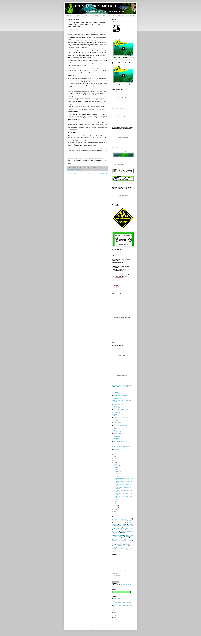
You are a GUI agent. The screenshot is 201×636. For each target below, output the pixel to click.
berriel (129, 532)
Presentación (69, 15)
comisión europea (118, 551)
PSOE (123, 532)
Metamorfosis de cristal (118, 412)
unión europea (115, 532)
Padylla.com (116, 406)
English (109, 15)
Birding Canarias (117, 422)
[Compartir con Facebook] (85, 167)
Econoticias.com (116, 435)
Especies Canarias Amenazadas (120, 395)
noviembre (117, 467)
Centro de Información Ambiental (120, 425)
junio (116, 476)
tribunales (125, 528)
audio (115, 539)
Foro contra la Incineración (120, 386)
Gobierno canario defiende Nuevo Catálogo (122, 525)
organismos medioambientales (122, 521)
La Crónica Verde (117, 451)
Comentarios (117, 575)
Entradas (116, 573)
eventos (121, 536)
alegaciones (119, 547)
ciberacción (130, 540)
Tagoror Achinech (117, 433)
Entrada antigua (103, 173)
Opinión (123, 524)
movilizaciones (116, 528)
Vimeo (128, 386)
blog (113, 551)
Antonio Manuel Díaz (125, 549)
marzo (116, 503)
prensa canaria (119, 519)
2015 (115, 456)
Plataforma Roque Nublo (118, 393)
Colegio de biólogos (123, 545)
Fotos (91, 15)
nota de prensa (116, 527)
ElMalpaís (115, 415)
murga (128, 551)
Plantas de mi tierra (117, 414)
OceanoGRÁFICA (117, 407)
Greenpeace (116, 449)
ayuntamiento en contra (117, 533)
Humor (132, 537)
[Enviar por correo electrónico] (80, 167)
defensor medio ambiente (117, 541)
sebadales (127, 527)
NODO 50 (115, 430)
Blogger (108, 625)
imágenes (119, 543)
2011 (115, 464)
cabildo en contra (119, 548)
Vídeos (96, 15)
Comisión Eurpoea (120, 544)
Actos (132, 528)
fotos (126, 541)
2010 (115, 509)
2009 (115, 511)
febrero (116, 505)
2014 (115, 458)
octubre (116, 469)
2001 (115, 513)
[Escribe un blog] (82, 167)
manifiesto (121, 539)
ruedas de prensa (115, 549)
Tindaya (113, 547)
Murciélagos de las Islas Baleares (120, 439)
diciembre (117, 465)
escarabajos (128, 536)
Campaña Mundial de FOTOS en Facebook (124, 15)
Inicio (89, 173)
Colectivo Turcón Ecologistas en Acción (121, 446)
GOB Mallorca (116, 444)
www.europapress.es (74, 29)
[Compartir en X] (83, 167)
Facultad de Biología (129, 544)
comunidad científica (129, 533)
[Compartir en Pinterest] (86, 167)
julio (116, 475)
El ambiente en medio (118, 427)
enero (116, 507)
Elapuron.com (116, 438)
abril (116, 501)
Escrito (130, 545)
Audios (85, 15)
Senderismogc (116, 436)
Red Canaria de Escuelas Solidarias (121, 409)
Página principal (116, 598)
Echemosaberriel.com (118, 404)
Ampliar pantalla (115, 147)
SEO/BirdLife (116, 397)
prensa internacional (122, 540)
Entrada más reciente (72, 173)
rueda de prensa (116, 537)
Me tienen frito (116, 420)
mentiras (115, 545)
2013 (115, 460)
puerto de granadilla (121, 522)
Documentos (78, 15)
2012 (115, 462)
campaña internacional (128, 548)
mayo (116, 499)
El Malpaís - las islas (117, 447)
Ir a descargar (129, 165)
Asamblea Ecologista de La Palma (120, 403)
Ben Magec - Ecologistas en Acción (120, 417)
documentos (125, 537)
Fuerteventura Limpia (118, 411)
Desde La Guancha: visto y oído (120, 441)
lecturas (124, 551)
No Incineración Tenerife (118, 419)
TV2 (131, 549)
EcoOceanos (116, 392)
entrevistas (128, 531)
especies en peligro (118, 535)
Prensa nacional (78, 169)
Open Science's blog (117, 431)
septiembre (117, 471)
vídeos (122, 531)
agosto (116, 473)
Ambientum (115, 428)
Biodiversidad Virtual (117, 398)
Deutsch (102, 15)
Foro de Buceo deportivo (118, 423)
